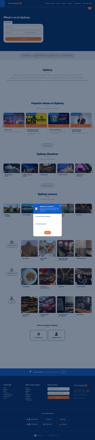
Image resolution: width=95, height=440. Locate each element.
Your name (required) (40, 223)
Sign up (47, 232)
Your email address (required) (42, 216)
